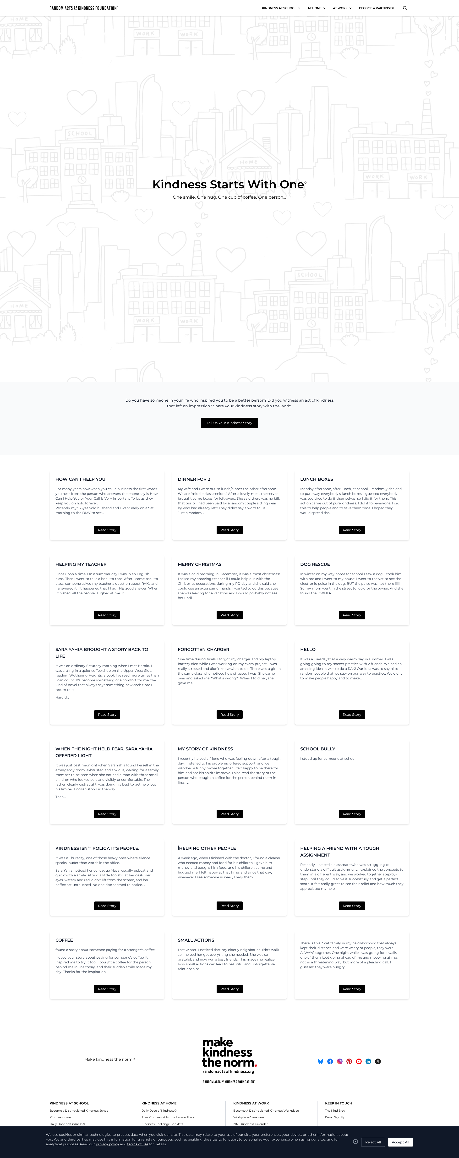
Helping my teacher (81, 564)
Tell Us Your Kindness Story (229, 423)
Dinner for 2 (194, 479)
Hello (308, 649)
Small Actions (196, 940)
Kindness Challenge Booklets (162, 1124)
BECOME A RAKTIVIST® (376, 8)
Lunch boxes (316, 479)
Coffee (64, 940)
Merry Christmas (199, 564)
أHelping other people (207, 848)
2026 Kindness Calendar (250, 1124)
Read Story (107, 530)
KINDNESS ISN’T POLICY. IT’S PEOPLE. (97, 848)
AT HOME (315, 8)
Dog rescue (315, 564)
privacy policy (107, 1144)
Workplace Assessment (250, 1117)
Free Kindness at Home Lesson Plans (168, 1117)
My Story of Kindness (205, 749)
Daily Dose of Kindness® (67, 1124)
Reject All (373, 1142)
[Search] (405, 8)
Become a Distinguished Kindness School (79, 1110)
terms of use (137, 1144)
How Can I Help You (80, 479)
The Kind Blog (335, 1110)
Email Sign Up (335, 1117)
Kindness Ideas (60, 1117)
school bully (317, 749)
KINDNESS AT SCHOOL (279, 8)
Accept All (400, 1142)
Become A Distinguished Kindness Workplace (266, 1110)
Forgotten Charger (203, 649)
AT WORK (340, 8)
